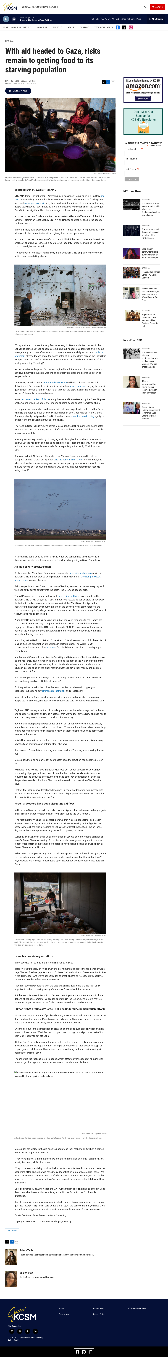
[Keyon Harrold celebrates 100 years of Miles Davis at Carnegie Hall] (131, 315)
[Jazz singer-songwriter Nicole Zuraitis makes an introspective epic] (131, 253)
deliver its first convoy (80, 573)
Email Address (134, 149)
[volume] (14, 19)
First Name (131, 158)
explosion (52, 647)
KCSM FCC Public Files (137, 1308)
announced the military (55, 382)
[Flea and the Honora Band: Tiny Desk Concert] (131, 272)
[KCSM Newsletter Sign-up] (143, 121)
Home (5, 27)
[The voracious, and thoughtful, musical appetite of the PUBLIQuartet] (131, 230)
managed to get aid (35, 203)
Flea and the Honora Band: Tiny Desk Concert (151, 275)
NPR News (9, 41)
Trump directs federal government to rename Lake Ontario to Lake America (151, 413)
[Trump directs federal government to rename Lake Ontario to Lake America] (131, 408)
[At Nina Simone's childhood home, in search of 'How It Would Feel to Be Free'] (131, 293)
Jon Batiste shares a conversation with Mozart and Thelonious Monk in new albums (151, 209)
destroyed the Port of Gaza (35, 399)
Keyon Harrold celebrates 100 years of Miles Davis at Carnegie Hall (150, 320)
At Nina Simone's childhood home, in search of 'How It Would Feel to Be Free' (150, 294)
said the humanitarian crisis (68, 459)
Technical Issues (103, 27)
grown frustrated (78, 386)
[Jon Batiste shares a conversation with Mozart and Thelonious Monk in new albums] (131, 204)
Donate (159, 7)
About (71, 27)
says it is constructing (82, 416)
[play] (6, 19)
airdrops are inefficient (53, 690)
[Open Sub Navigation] (33, 27)
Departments (98, 1308)
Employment (64, 1314)
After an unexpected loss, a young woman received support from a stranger (150, 387)
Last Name (132, 169)
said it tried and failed (69, 596)
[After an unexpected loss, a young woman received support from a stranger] (131, 382)
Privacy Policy (99, 1314)
